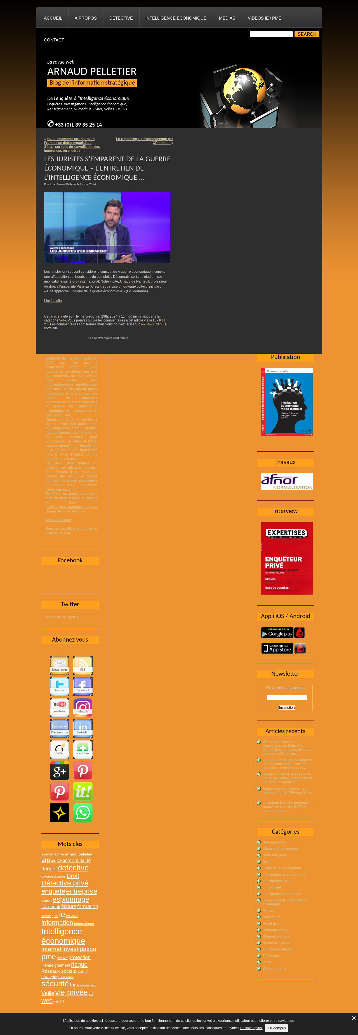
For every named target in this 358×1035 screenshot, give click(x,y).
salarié (83, 972)
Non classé (272, 917)
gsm (55, 916)
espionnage (71, 899)
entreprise (81, 891)
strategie (49, 976)
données (60, 876)
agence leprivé (52, 854)
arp (45, 859)
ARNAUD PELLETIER (92, 72)
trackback (148, 324)
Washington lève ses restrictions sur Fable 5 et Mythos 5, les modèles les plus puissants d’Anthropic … (287, 748)
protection (80, 957)
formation (87, 906)
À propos (86, 18)
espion (46, 900)
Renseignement (275, 930)
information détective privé (284, 875)
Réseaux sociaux (276, 936)
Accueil (53, 18)
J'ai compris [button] (276, 1028)
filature (68, 906)
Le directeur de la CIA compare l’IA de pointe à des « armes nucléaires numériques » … (287, 764)
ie (62, 914)
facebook (50, 906)
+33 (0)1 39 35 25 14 (78, 125)
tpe (73, 984)
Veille (62, 320)
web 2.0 (58, 1001)
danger (49, 868)
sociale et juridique (278, 949)
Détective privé (275, 855)
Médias (227, 18)
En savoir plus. (251, 1028)
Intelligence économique (175, 18)
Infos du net (272, 887)
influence (72, 916)
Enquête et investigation (282, 868)
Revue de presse (276, 943)
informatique (84, 924)
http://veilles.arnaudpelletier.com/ (72, 507)
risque (79, 964)
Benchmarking (274, 842)
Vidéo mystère (274, 969)
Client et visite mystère (281, 849)
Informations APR (277, 881)
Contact (54, 40)
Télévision (271, 956)
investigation (79, 949)
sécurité (55, 983)
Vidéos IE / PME (264, 18)
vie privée (71, 992)
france (46, 916)
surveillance (66, 977)
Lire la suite (53, 301)
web (47, 1000)
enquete (53, 891)
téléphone (83, 985)
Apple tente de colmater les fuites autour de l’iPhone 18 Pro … (287, 792)
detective (73, 868)
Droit (266, 862)
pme (48, 956)
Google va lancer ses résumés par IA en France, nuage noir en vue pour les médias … (287, 778)
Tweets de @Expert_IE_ (64, 617)
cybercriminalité (74, 860)
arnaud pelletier (79, 854)
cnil (53, 861)
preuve (62, 958)
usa (93, 985)
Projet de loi (272, 924)
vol (91, 994)
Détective (121, 18)
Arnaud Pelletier (58, 520)
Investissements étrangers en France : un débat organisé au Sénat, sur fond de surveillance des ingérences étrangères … (72, 145)
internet (51, 949)
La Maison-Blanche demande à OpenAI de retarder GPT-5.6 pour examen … (287, 807)
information (57, 922)
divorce (47, 876)
